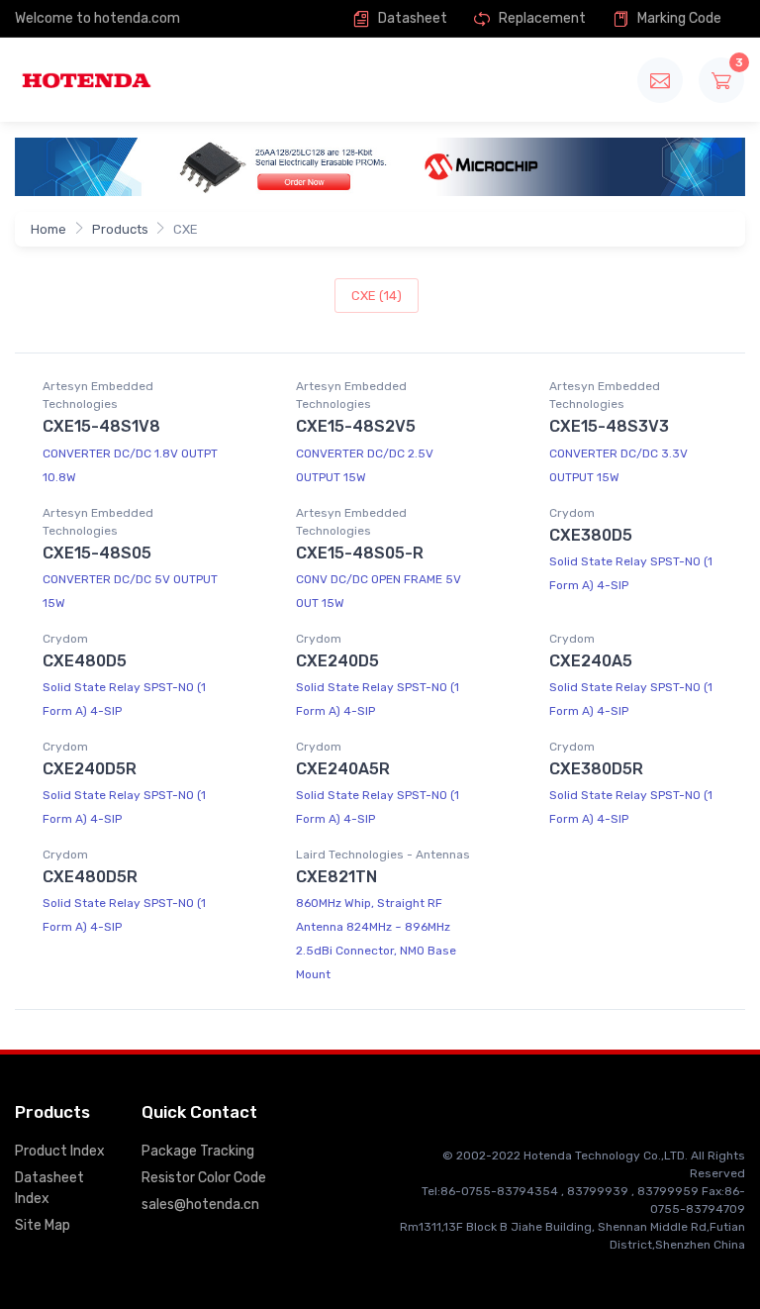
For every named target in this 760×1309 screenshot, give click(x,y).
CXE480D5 (85, 661)
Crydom (572, 513)
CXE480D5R (90, 876)
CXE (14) (376, 295)
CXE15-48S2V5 (356, 426)
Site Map (42, 1225)
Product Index (60, 1151)
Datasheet (411, 18)
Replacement (541, 18)
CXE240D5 (337, 661)
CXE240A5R (343, 768)
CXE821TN (336, 876)
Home (48, 229)
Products (120, 229)
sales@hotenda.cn (200, 1204)
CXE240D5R (90, 768)
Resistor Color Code (204, 1177)
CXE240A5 (590, 661)
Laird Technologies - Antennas (383, 854)
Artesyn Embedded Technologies (98, 395)
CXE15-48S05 (97, 553)
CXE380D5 (590, 535)
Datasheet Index (49, 1188)
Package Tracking (198, 1151)
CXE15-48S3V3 (609, 426)
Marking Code (677, 18)
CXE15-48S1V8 (101, 426)
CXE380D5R (596, 768)
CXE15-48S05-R (360, 553)
